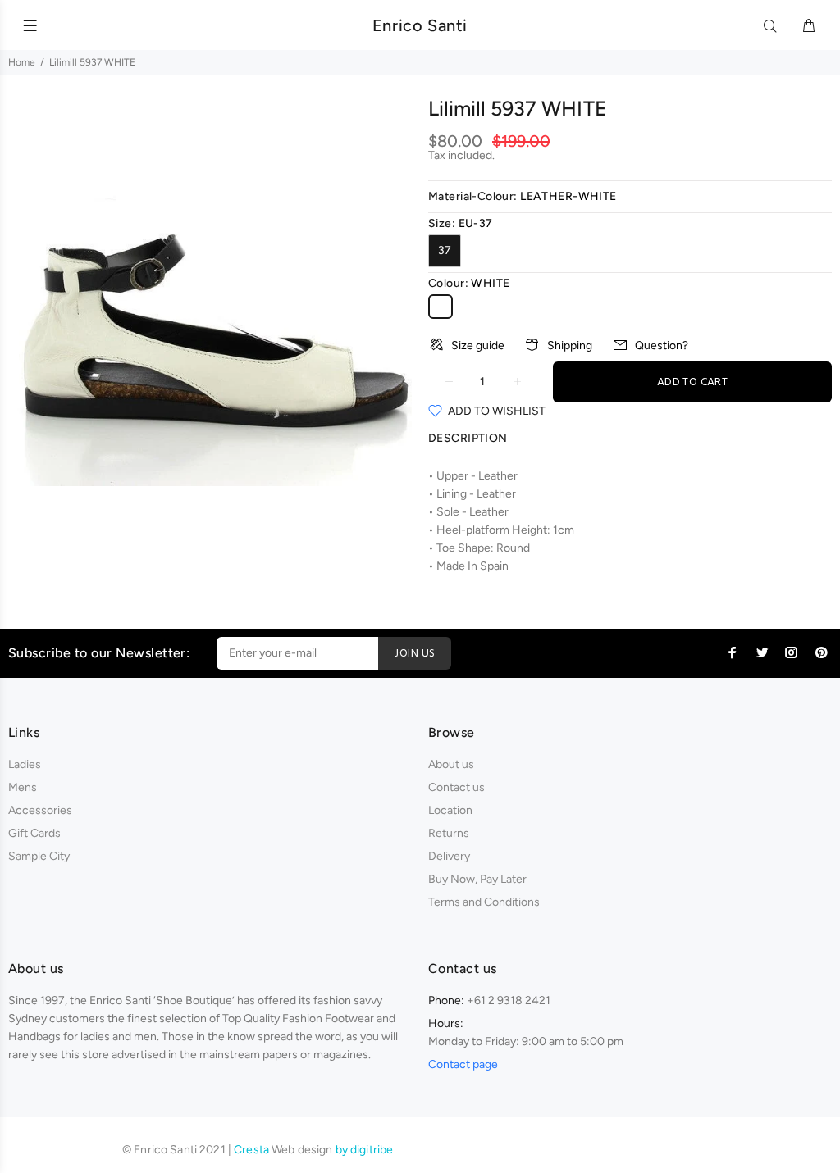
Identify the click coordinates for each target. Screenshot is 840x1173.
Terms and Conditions (484, 902)
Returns (448, 833)
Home (21, 62)
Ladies (24, 764)
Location (450, 810)
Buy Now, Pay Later (477, 879)
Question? (661, 345)
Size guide (477, 345)
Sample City (39, 856)
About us (451, 764)
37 (444, 250)
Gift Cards (34, 833)
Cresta (253, 1150)
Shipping (569, 345)
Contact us (456, 787)
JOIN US (415, 653)
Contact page (463, 1064)
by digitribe (365, 1150)
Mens (22, 787)
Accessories (40, 810)
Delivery (449, 856)
